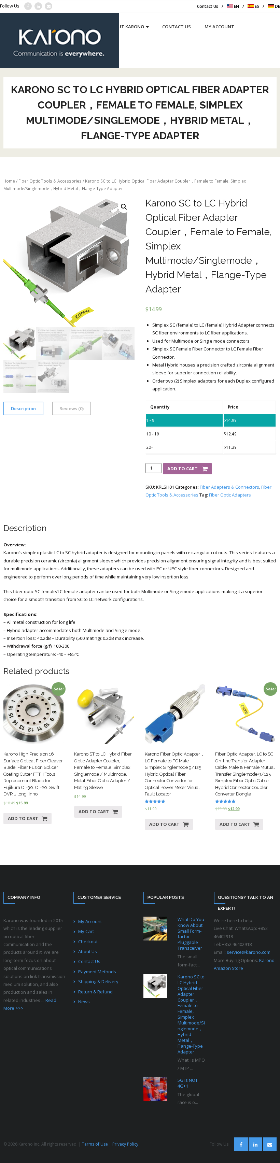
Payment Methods (97, 971)
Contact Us (207, 6)
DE (277, 6)
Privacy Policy (125, 1144)
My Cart (86, 931)
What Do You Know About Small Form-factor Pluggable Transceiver (191, 934)
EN (236, 6)
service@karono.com (248, 952)
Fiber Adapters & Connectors (229, 487)
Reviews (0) (71, 408)
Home (9, 181)
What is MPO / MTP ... (191, 1064)
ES (256, 6)
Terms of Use (95, 1144)
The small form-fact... (189, 960)
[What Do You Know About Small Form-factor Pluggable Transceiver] (155, 929)
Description (23, 408)
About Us (87, 951)
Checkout (88, 941)
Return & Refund (95, 992)
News (84, 1002)
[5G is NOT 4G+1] (155, 1089)
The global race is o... (188, 1098)
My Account (90, 921)
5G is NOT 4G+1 (188, 1083)
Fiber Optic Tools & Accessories (50, 181)
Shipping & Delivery (98, 981)
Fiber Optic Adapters (230, 495)
